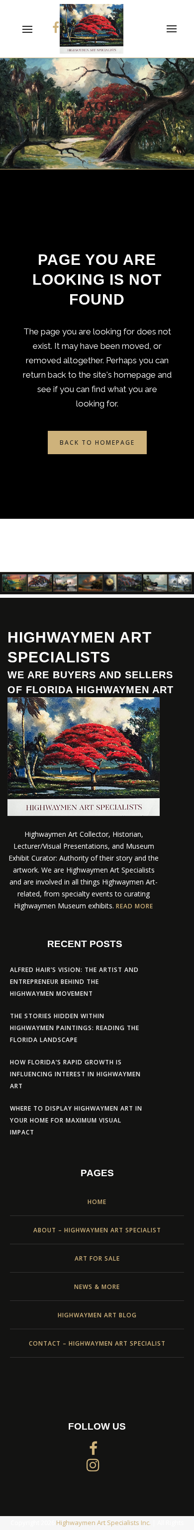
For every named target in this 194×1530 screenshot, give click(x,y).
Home (97, 1202)
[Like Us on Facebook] (55, 27)
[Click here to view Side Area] (170, 28)
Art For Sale (97, 1258)
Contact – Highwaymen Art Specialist (97, 1343)
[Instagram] (93, 1464)
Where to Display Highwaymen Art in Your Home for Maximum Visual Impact (76, 1120)
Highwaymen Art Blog (97, 1315)
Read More (134, 906)
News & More (97, 1287)
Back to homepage (97, 442)
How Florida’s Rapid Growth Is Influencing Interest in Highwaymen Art (75, 1074)
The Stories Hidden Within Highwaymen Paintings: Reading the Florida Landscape (74, 1028)
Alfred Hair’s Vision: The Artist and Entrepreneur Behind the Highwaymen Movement (74, 982)
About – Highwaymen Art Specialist (97, 1230)
